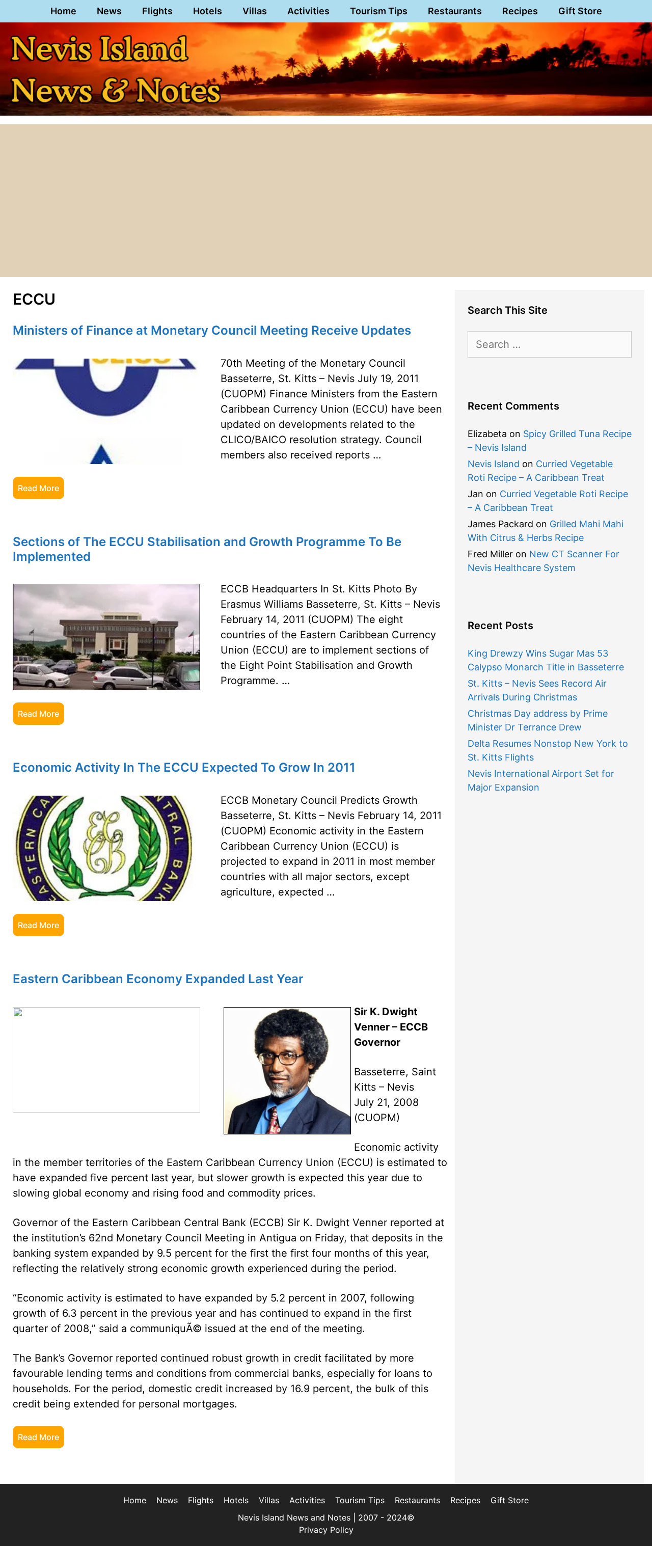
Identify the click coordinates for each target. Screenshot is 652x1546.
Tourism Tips (379, 11)
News (109, 11)
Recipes (520, 11)
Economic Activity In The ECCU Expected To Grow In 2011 (184, 767)
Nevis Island (494, 463)
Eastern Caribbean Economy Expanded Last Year (158, 978)
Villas (254, 11)
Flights (157, 11)
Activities (308, 11)
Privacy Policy (326, 1530)
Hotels (207, 11)
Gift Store (580, 11)
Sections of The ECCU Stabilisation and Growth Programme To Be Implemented (207, 549)
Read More (38, 488)
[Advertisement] (326, 200)
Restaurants (455, 11)
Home (63, 11)
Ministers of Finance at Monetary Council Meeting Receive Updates (212, 330)
